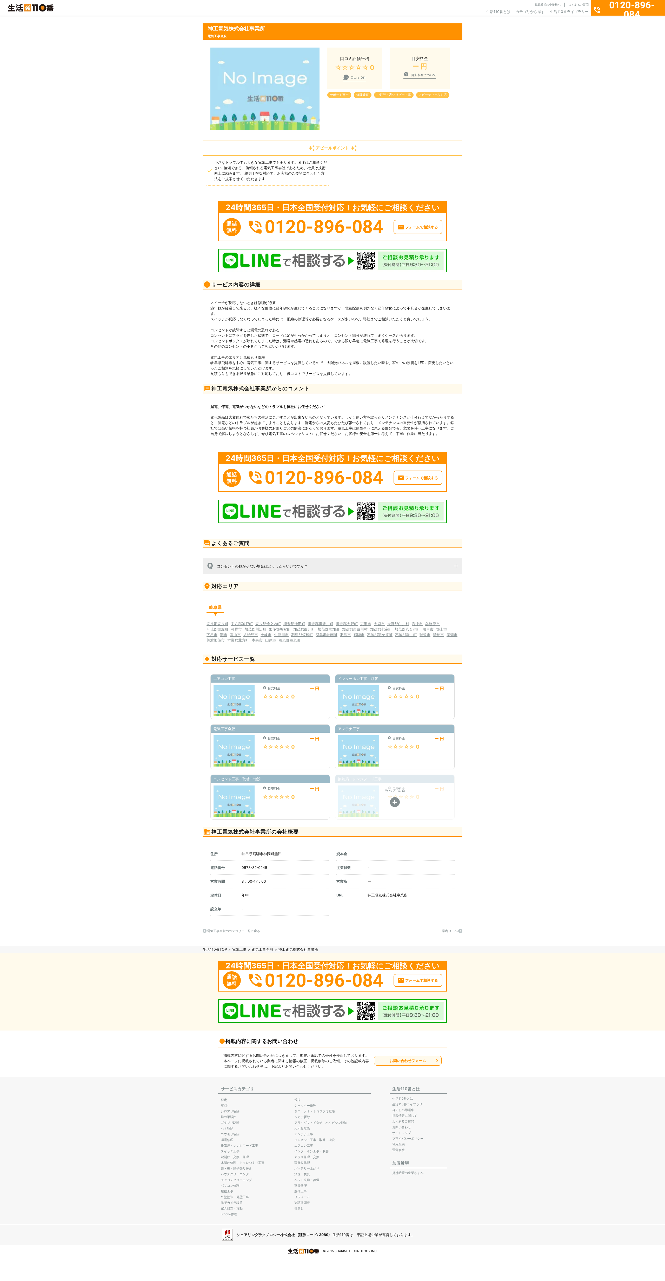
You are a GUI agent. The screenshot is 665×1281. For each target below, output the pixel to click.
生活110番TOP (215, 949)
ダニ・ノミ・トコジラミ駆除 (314, 1111)
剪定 (224, 1100)
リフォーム (302, 1197)
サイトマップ (401, 1133)
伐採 (297, 1100)
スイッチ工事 (230, 1151)
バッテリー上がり (306, 1168)
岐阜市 (428, 629)
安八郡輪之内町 (268, 624)
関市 (223, 634)
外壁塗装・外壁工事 (235, 1197)
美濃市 (452, 634)
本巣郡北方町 (238, 640)
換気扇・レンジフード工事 (239, 1145)
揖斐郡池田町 (294, 624)
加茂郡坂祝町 (280, 629)
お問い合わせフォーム (408, 1060)
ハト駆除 (227, 1128)
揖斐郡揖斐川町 (320, 624)
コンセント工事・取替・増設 (314, 1140)
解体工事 (300, 1191)
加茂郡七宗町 (381, 629)
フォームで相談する (421, 227)
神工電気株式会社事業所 (388, 895)
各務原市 (432, 624)
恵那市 (365, 624)
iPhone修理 (229, 1214)
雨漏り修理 (302, 1163)
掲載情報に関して (404, 1116)
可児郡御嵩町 (217, 629)
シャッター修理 (305, 1105)
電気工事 (239, 949)
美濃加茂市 (216, 640)
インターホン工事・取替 (311, 1151)
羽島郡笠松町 (302, 634)
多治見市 (250, 634)
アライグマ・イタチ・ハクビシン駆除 (320, 1123)
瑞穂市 (438, 634)
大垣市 (379, 624)
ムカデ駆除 (302, 1117)
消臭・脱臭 (302, 1174)
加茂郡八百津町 (407, 629)
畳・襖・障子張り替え (236, 1168)
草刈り (225, 1105)
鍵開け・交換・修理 (235, 1157)
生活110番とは (498, 11)
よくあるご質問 (579, 4)
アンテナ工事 (303, 1134)
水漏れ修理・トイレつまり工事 (242, 1163)
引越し (299, 1208)
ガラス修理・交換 (306, 1157)
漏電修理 (227, 1140)
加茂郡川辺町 (255, 629)
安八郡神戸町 (242, 624)
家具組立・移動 (232, 1208)
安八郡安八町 (217, 624)
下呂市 (212, 634)
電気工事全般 (262, 949)
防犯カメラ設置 (232, 1203)
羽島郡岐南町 (326, 634)
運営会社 (398, 1150)
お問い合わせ (401, 1127)
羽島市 (345, 634)
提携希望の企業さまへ (407, 1173)
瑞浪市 (425, 634)
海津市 (417, 624)
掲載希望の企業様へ (548, 4)
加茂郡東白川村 (355, 629)
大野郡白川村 (398, 624)
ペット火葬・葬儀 (306, 1180)
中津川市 (281, 634)
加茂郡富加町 (329, 629)
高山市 (235, 634)
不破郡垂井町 (406, 634)
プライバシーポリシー (407, 1138)
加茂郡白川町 (304, 629)
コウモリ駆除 (230, 1134)
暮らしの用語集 (403, 1110)
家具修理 (300, 1185)
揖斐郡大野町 (347, 624)
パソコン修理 (230, 1185)
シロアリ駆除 (230, 1111)
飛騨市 (359, 634)
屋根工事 (227, 1191)
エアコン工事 (303, 1145)
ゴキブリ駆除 (230, 1123)
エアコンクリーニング (236, 1180)
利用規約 (398, 1144)
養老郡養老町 (290, 640)
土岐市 (266, 634)
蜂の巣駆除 (228, 1117)
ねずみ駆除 (302, 1128)
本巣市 (257, 640)
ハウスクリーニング (235, 1174)
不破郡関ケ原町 (380, 634)
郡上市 (441, 629)
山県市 (270, 640)
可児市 (236, 629)
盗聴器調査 (302, 1203)
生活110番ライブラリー (569, 11)
